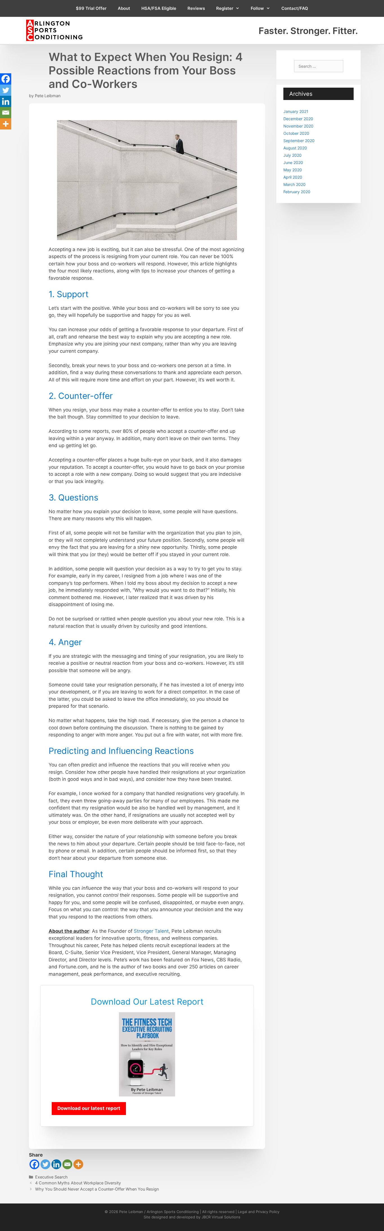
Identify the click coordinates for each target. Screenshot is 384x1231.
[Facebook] (34, 1164)
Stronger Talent (151, 931)
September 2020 (299, 140)
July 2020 (292, 155)
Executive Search (51, 1177)
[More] (78, 1164)
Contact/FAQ (294, 8)
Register (224, 8)
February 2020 (296, 191)
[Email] (67, 1164)
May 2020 (292, 169)
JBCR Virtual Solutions (221, 1217)
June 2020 (293, 162)
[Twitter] (45, 1164)
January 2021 (295, 111)
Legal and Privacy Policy (258, 1211)
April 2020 (292, 177)
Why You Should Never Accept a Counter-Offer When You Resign (97, 1189)
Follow (257, 8)
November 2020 (298, 126)
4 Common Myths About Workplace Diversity (78, 1182)
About (124, 8)
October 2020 (296, 133)
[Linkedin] (56, 1164)
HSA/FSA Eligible (158, 8)
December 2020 (298, 118)
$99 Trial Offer (91, 8)
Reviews (196, 8)
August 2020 (295, 147)
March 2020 (294, 184)
